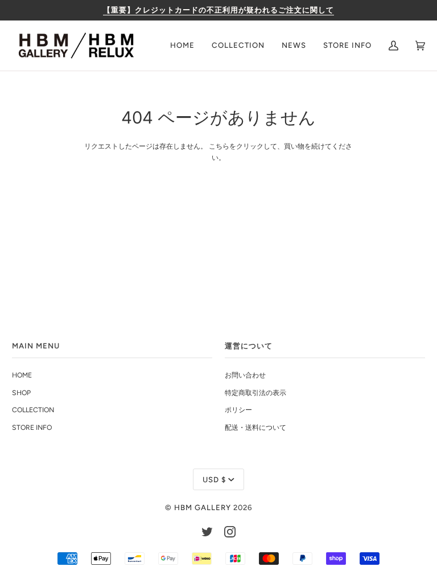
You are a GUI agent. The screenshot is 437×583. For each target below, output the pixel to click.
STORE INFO (32, 427)
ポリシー (238, 409)
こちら (219, 146)
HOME (22, 375)
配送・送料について (255, 427)
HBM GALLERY (202, 507)
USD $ (214, 479)
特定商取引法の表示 (255, 392)
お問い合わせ (245, 375)
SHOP (21, 392)
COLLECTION (33, 409)
